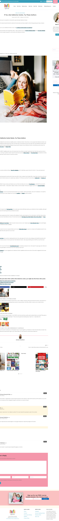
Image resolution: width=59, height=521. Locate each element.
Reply (45, 393)
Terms (7, 518)
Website (31, 477)
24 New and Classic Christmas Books (13, 370)
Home (15, 6)
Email (13, 477)
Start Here (19, 6)
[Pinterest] (45, 1)
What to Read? (23, 353)
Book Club (35, 6)
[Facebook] (41, 1)
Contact (54, 6)
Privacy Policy (11, 518)
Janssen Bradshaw (20, 339)
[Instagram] (43, 1)
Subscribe (45, 498)
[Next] (48, 363)
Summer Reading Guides (30, 30)
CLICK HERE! (16, 1)
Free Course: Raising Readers (28, 515)
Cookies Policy (16, 518)
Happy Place (8, 146)
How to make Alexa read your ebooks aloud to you (38, 346)
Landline (18, 193)
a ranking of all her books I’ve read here (24, 27)
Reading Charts (38, 514)
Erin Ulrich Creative (13, 517)
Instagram (37, 511)
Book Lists (30, 6)
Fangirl (23, 193)
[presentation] (13, 361)
